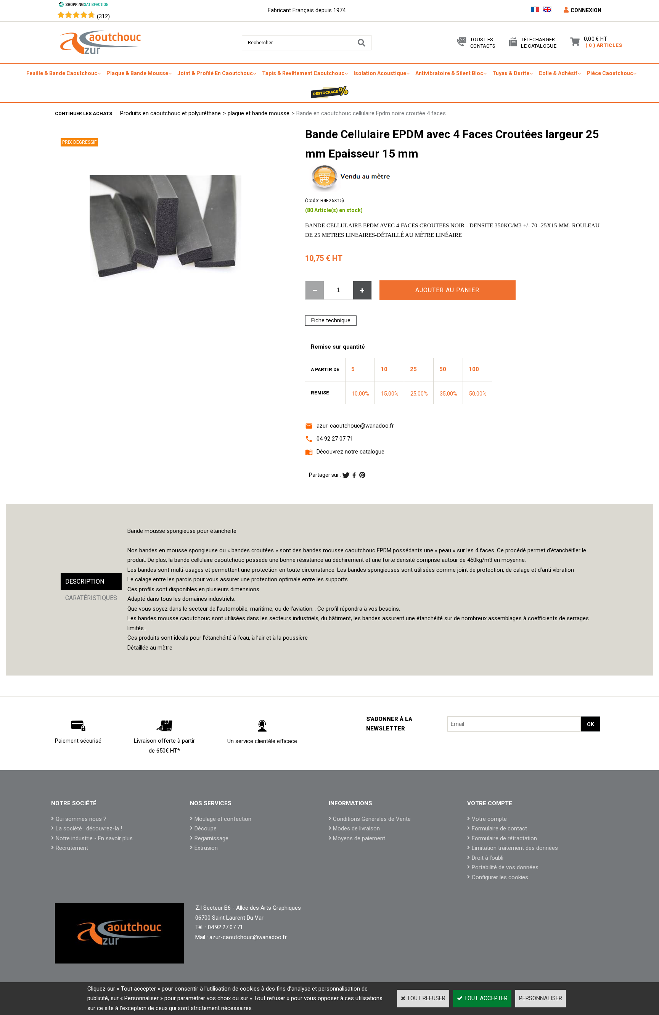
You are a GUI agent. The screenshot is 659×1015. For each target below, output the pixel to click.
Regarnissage (211, 838)
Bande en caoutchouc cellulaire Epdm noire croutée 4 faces (371, 113)
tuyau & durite (510, 73)
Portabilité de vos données (505, 867)
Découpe (205, 828)
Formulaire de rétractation (504, 838)
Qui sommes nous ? (81, 819)
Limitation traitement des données (515, 847)
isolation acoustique (380, 73)
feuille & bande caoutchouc (61, 73)
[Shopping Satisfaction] (83, 5)
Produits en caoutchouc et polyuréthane (170, 113)
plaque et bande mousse (258, 113)
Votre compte (489, 819)
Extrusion (206, 847)
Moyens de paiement (359, 838)
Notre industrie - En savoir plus (94, 838)
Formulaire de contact (499, 828)
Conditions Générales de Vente (372, 819)
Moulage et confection (222, 819)
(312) (103, 16)
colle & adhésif (557, 73)
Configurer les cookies (500, 877)
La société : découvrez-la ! (89, 828)
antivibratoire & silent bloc (449, 73)
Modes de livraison (356, 828)
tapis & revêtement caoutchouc (303, 73)
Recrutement (72, 847)
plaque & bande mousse (137, 73)
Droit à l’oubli (487, 857)
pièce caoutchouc (610, 73)
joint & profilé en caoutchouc (215, 73)
